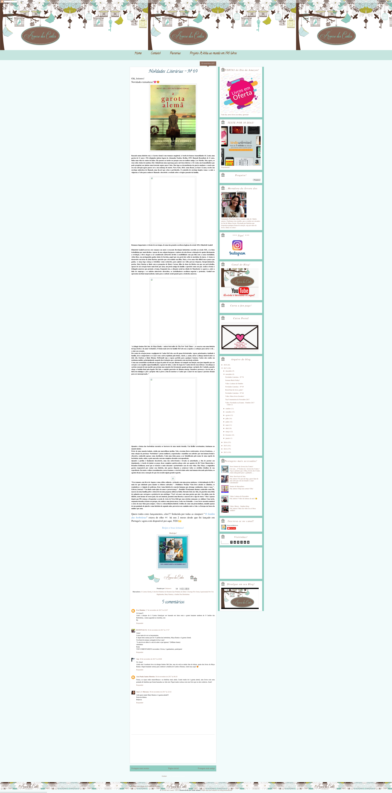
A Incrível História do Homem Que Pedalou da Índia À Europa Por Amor (175, 592)
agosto (228, 415)
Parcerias (175, 53)
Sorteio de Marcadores (237, 486)
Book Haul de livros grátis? (234, 390)
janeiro (228, 438)
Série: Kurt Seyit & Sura (237, 476)
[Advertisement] (173, 749)
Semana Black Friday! (232, 380)
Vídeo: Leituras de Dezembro (239, 496)
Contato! (156, 53)
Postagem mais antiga (206, 768)
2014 (225, 449)
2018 (225, 365)
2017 (225, 368)
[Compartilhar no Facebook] (186, 589)
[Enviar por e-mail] (181, 589)
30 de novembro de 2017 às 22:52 (160, 692)
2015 (225, 445)
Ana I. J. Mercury (142, 692)
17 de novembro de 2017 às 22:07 (157, 610)
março (228, 431)
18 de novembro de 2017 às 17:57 (158, 630)
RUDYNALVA (141, 630)
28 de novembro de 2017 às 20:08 (151, 659)
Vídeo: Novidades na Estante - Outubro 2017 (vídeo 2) (239, 404)
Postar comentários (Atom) (176, 776)
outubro (228, 408)
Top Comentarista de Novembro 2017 (237, 399)
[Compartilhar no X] (184, 589)
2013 (225, 452)
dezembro (229, 371)
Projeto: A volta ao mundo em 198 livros (213, 53)
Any (137, 659)
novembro (229, 374)
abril (227, 428)
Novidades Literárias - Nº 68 (234, 393)
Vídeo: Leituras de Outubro (234, 383)
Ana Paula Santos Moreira (145, 676)
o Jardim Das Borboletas (181, 594)
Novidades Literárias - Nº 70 (234, 377)
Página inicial (173, 768)
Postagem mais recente (140, 768)
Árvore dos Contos (135, 6)
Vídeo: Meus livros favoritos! (234, 396)
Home (137, 53)
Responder (139, 623)
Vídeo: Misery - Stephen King (239, 506)
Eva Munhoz (140, 610)
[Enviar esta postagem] (176, 588)
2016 (225, 442)
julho (227, 418)
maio (227, 425)
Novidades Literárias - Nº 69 (234, 387)
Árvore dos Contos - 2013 (170, 790)
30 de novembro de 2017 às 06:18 (166, 676)
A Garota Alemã (146, 592)
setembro (229, 412)
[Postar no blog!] (183, 589)
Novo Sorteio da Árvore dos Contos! (241, 466)
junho (228, 422)
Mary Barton (169, 594)
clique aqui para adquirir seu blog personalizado (216, 790)
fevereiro (229, 435)
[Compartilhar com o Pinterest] (188, 589)
